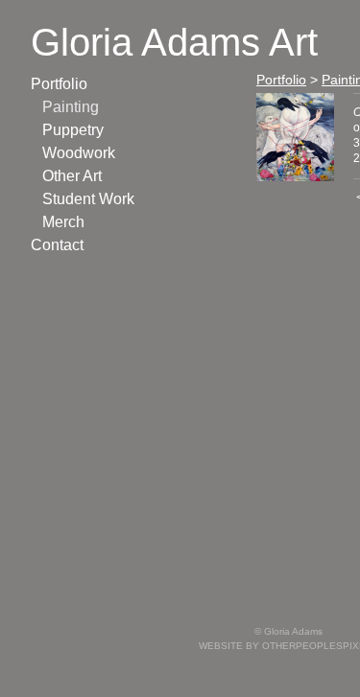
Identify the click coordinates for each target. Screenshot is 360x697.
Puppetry (73, 130)
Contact (57, 245)
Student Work (88, 199)
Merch (63, 222)
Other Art (72, 176)
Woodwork (78, 153)
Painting (70, 107)
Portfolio (59, 84)
